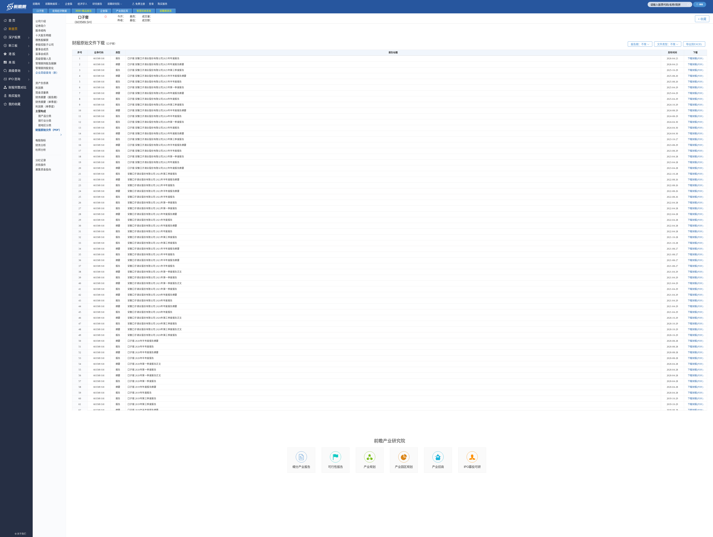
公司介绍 (40, 21)
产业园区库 (122, 10)
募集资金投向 (43, 169)
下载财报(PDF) (695, 58)
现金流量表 (41, 92)
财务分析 (40, 145)
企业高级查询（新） (47, 72)
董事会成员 (41, 49)
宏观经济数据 (59, 10)
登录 (151, 3)
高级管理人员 (43, 58)
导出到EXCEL (694, 44)
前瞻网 (36, 3)
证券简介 (40, 25)
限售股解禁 (41, 39)
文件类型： (666, 44)
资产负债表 (41, 83)
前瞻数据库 (51, 3)
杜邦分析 (40, 149)
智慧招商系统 (144, 10)
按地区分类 (44, 125)
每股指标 (40, 140)
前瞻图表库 (166, 10)
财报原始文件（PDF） (48, 129)
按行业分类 (44, 120)
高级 (701, 4)
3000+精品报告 (83, 10)
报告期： (638, 44)
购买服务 (162, 3)
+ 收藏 (702, 19)
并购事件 (40, 164)
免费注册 (140, 3)
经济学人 (82, 3)
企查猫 (68, 3)
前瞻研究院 (114, 3)
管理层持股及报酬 (45, 63)
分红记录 (40, 160)
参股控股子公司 (44, 44)
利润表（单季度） (45, 106)
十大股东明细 (43, 35)
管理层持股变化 (44, 68)
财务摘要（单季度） (47, 101)
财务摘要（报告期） (47, 97)
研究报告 (97, 3)
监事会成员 (41, 53)
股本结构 (40, 30)
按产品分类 (44, 115)
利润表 (39, 87)
